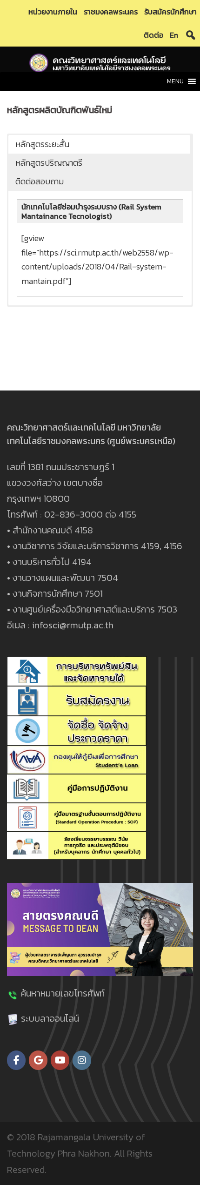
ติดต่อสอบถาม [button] (39, 181)
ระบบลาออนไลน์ (50, 1018)
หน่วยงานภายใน (52, 11)
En (174, 34)
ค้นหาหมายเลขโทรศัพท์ (63, 993)
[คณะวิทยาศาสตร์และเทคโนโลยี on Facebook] (16, 1060)
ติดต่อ (153, 34)
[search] (190, 35)
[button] (175, 81)
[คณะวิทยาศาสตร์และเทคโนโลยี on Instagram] (82, 1060)
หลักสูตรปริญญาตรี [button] (48, 162)
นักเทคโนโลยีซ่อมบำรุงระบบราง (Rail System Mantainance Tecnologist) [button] (91, 211)
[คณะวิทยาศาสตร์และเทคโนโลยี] (100, 62)
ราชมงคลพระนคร (111, 11)
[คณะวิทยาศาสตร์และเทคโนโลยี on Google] (38, 1060)
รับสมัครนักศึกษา (170, 11)
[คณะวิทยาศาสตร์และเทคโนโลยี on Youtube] (60, 1060)
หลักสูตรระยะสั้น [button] (42, 144)
